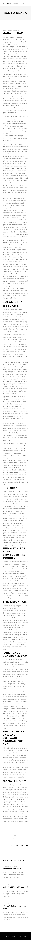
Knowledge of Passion (12, 869)
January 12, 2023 (7, 30)
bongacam (9, 220)
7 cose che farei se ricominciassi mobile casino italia (15, 907)
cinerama (17, 30)
